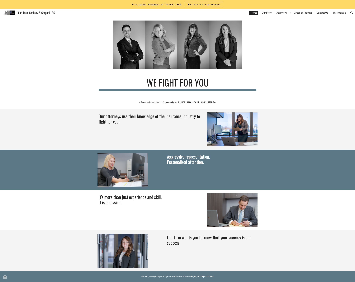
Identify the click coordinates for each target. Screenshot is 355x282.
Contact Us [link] (322, 12)
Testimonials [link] (339, 12)
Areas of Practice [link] (303, 12)
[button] (351, 12)
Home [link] (254, 12)
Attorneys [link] (282, 12)
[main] (177, 84)
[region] (177, 4)
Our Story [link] (267, 12)
